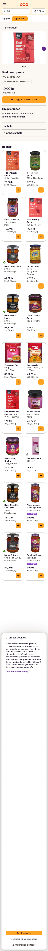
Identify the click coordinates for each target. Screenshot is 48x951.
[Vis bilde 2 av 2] (25, 66)
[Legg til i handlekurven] (18, 190)
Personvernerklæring (17, 671)
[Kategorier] (4, 4)
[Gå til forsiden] (24, 4)
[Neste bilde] (44, 49)
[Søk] (4, 11)
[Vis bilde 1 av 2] (22, 66)
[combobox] (18, 11)
